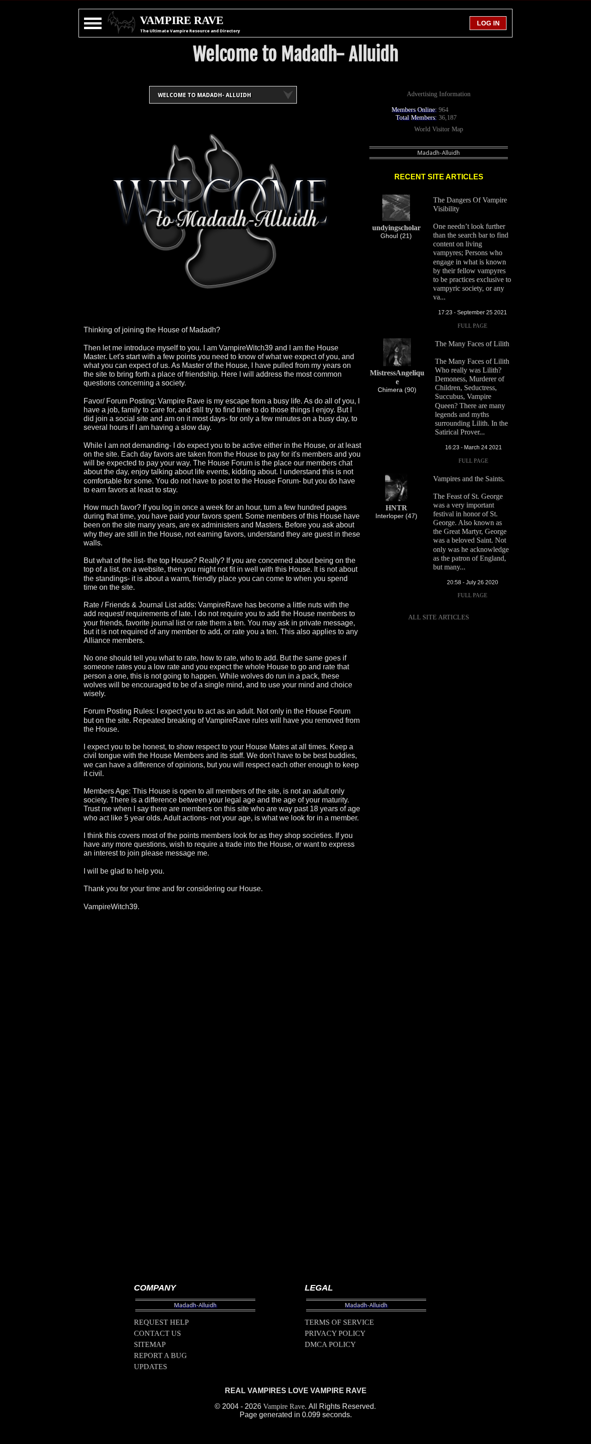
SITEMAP (150, 1344)
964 (443, 109)
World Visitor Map (438, 129)
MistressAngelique (397, 377)
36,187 (448, 117)
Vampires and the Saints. (469, 479)
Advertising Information (438, 94)
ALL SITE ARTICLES (438, 617)
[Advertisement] (223, 1110)
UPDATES (150, 1367)
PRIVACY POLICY (335, 1333)
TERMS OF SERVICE (339, 1322)
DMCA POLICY (330, 1344)
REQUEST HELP (161, 1322)
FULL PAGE (472, 326)
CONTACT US (157, 1333)
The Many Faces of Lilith (472, 344)
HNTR (396, 508)
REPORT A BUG (160, 1355)
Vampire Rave (284, 1406)
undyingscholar (396, 228)
